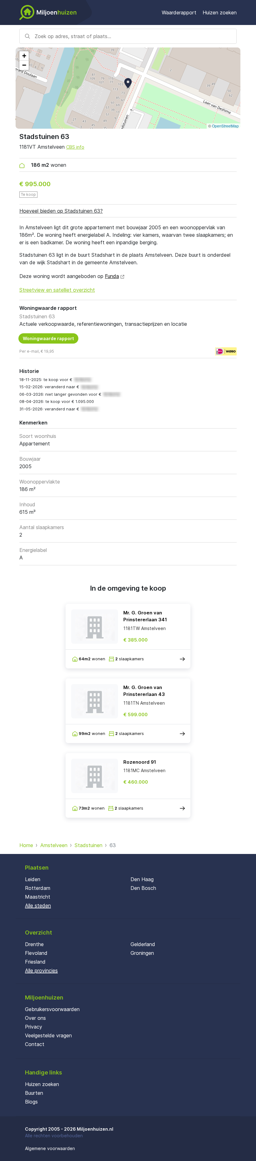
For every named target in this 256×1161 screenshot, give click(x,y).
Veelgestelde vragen (48, 1035)
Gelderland (142, 944)
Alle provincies (41, 970)
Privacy (33, 1027)
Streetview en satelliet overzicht (57, 290)
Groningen (142, 953)
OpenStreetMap (225, 125)
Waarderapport (179, 12)
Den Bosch (143, 888)
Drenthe (34, 944)
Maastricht (37, 897)
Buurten (34, 1093)
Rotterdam (37, 888)
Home (26, 845)
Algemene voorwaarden (50, 1148)
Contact (34, 1044)
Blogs (31, 1102)
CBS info (75, 147)
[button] (128, 83)
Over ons (35, 1018)
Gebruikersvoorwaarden (52, 1009)
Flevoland (36, 953)
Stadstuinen (88, 845)
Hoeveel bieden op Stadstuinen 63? (61, 211)
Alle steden (38, 905)
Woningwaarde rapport (48, 338)
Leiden (32, 879)
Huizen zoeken (220, 12)
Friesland (35, 962)
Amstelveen (53, 845)
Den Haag (142, 879)
